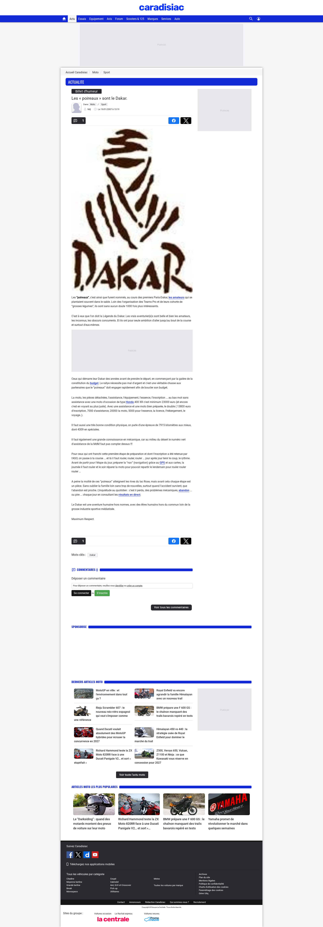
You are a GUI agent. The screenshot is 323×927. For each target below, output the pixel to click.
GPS (162, 462)
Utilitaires (114, 891)
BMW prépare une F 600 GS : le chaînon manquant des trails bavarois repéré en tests (174, 711)
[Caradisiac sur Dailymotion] (87, 855)
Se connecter (81, 593)
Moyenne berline (74, 882)
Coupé (113, 878)
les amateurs (176, 297)
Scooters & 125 (135, 19)
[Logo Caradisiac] (161, 13)
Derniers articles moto (87, 682)
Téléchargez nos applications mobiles (92, 864)
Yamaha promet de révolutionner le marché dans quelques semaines (228, 823)
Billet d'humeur (86, 91)
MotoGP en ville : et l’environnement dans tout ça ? (111, 694)
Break (69, 888)
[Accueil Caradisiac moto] (64, 18)
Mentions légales (207, 880)
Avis (109, 19)
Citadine (70, 878)
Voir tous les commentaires (171, 607)
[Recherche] (251, 18)
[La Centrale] (113, 922)
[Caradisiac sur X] (78, 855)
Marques (153, 19)
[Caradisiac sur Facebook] (70, 855)
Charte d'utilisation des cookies (213, 887)
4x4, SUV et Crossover (120, 885)
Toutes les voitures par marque (168, 885)
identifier (119, 585)
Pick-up (113, 888)
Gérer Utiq (203, 893)
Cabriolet (114, 882)
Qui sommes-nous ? (179, 902)
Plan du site (204, 877)
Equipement (96, 19)
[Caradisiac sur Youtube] (95, 855)
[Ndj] (76, 112)
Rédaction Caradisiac (155, 902)
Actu (72, 19)
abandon (184, 490)
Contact (121, 902)
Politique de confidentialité (211, 884)
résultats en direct (129, 494)
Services (166, 19)
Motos (157, 878)
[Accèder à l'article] (83, 693)
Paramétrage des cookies (211, 890)
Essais (82, 19)
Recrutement (199, 902)
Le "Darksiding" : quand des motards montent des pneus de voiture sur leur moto (92, 823)
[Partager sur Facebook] (174, 119)
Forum (119, 19)
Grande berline (73, 885)
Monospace (72, 891)
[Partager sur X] (187, 119)
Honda (130, 402)
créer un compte (134, 585)
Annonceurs (135, 902)
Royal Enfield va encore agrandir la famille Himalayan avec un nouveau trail (174, 694)
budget (94, 383)
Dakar (92, 555)
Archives (203, 874)
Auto (177, 19)
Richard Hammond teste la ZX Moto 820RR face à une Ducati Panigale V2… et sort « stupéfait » (138, 823)
